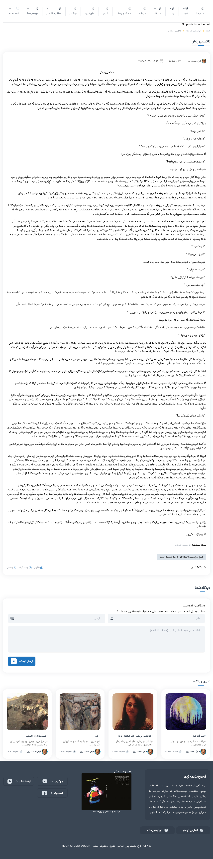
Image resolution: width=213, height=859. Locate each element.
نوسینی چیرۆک (193, 31)
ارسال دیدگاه (26, 661)
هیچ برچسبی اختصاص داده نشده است (182, 557)
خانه (208, 31)
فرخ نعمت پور (194, 61)
